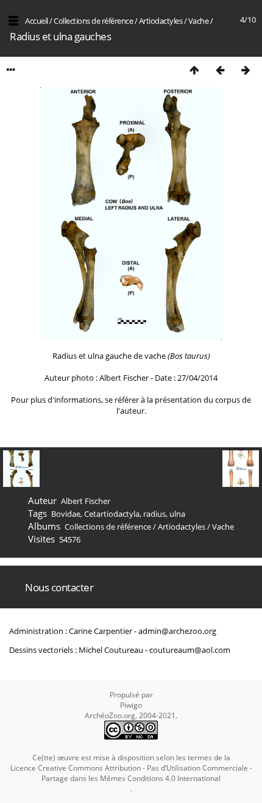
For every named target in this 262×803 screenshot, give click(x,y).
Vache (198, 20)
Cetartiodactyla (112, 513)
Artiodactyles (161, 20)
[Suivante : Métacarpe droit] (245, 70)
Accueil (36, 20)
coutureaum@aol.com (189, 649)
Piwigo (131, 705)
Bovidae (65, 513)
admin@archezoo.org (177, 630)
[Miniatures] (194, 70)
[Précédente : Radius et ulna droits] (220, 70)
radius (154, 513)
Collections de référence (93, 20)
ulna (177, 513)
